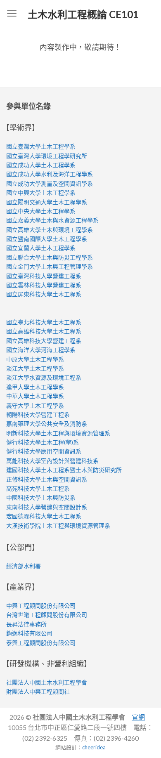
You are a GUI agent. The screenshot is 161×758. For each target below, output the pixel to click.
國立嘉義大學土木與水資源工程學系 (52, 220)
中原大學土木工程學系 (35, 359)
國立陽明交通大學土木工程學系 (46, 201)
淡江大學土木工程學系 (35, 368)
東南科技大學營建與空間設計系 (46, 506)
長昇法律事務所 (26, 624)
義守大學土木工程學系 (35, 405)
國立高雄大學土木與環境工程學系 (49, 229)
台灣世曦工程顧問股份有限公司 (46, 614)
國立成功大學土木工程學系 (41, 164)
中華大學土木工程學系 (35, 395)
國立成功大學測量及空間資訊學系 (49, 183)
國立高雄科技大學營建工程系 (43, 340)
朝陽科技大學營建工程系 (38, 414)
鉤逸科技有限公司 (29, 633)
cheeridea (94, 747)
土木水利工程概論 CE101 (83, 14)
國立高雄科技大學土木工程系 (43, 331)
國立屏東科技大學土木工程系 (43, 294)
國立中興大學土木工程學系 (41, 192)
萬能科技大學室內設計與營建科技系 (52, 460)
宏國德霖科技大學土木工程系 (43, 516)
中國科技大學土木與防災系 (41, 497)
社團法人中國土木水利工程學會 (46, 682)
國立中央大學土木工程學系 (41, 211)
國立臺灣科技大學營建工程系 (43, 275)
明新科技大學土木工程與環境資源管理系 (58, 433)
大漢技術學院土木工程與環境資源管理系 (58, 525)
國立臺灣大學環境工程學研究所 (46, 155)
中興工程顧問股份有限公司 (41, 605)
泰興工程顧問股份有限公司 (41, 642)
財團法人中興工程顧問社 (38, 691)
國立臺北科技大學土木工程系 (43, 322)
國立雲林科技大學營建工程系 (43, 284)
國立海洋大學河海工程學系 (41, 349)
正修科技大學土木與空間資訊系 (46, 479)
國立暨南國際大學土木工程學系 (46, 238)
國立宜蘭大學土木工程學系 (41, 247)
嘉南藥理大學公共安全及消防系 (46, 423)
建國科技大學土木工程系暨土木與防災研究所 (64, 469)
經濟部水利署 (23, 565)
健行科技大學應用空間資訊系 (43, 451)
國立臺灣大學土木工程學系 (41, 146)
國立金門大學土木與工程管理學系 (49, 266)
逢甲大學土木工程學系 (35, 386)
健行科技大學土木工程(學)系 (42, 442)
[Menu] (11, 14)
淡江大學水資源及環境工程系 (43, 377)
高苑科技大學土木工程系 (38, 488)
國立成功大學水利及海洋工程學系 (49, 173)
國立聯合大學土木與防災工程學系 (49, 257)
